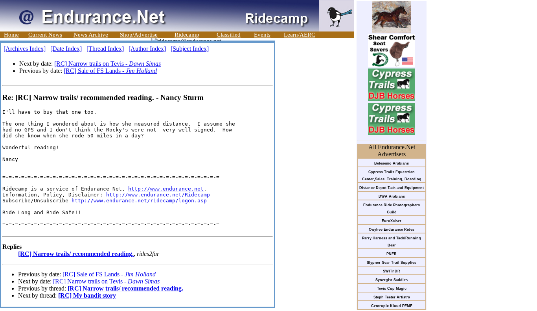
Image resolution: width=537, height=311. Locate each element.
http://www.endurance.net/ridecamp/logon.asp (139, 201)
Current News (45, 34)
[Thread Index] (105, 48)
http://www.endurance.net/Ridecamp (158, 195)
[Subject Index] (190, 48)
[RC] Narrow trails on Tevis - (107, 63)
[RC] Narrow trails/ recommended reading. (76, 253)
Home (11, 34)
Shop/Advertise (139, 34)
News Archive (91, 34)
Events (262, 34)
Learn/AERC (299, 34)
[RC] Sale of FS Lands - (110, 70)
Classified (229, 34)
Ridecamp (187, 34)
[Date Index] (66, 48)
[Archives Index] (25, 48)
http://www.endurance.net (166, 189)
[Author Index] (147, 48)
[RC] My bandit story (87, 295)
